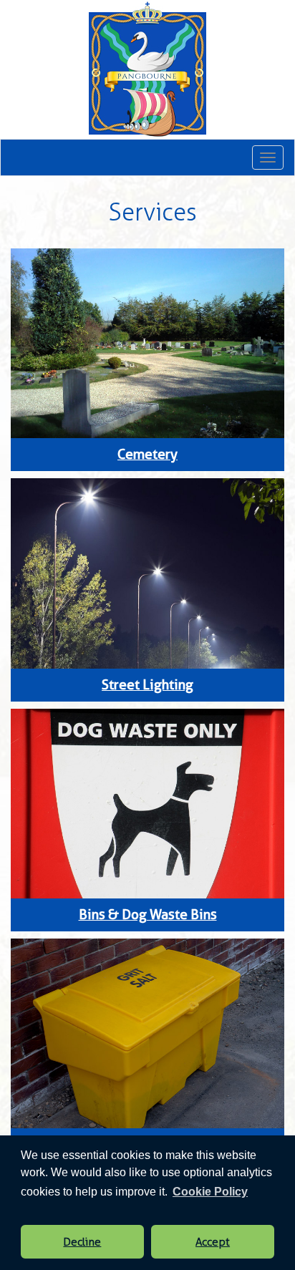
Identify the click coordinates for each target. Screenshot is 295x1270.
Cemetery (147, 454)
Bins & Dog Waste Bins (148, 914)
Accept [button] (212, 1242)
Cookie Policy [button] (210, 1192)
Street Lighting (147, 685)
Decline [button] (82, 1242)
